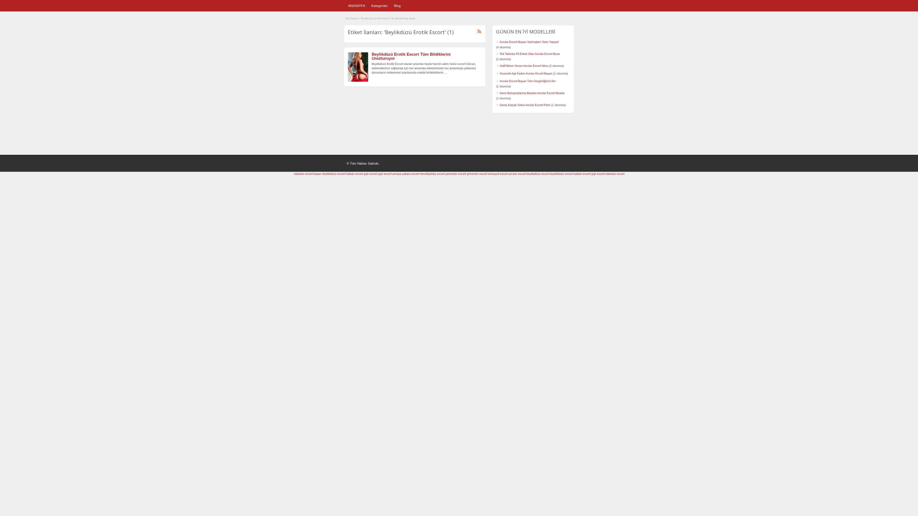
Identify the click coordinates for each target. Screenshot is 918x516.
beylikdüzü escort (333, 174)
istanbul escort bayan (308, 174)
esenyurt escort (498, 174)
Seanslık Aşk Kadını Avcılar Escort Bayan (526, 73)
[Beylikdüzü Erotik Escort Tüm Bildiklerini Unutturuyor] (358, 80)
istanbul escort (615, 174)
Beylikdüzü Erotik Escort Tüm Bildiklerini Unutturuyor (411, 56)
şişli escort (370, 174)
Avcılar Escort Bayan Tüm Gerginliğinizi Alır (528, 81)
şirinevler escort (455, 174)
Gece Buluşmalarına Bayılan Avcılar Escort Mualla (532, 93)
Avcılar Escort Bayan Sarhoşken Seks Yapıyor (529, 42)
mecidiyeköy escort (432, 174)
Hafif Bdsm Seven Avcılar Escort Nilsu (524, 66)
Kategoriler (379, 6)
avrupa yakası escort (405, 174)
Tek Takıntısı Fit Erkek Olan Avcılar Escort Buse (530, 54)
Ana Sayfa (351, 18)
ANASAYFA (356, 6)
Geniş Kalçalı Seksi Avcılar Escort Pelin (525, 105)
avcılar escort (517, 174)
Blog (397, 6)
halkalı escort (354, 174)
